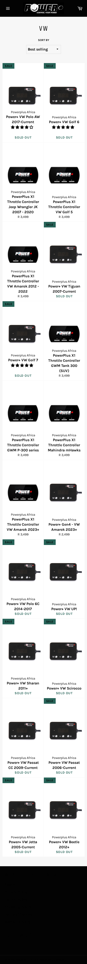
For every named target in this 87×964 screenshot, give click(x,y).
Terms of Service (18, 914)
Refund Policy (16, 899)
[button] (22, 127)
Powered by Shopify (52, 959)
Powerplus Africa (27, 959)
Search (10, 884)
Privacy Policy (16, 892)
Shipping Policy (18, 907)
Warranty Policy (18, 922)
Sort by (43, 40)
